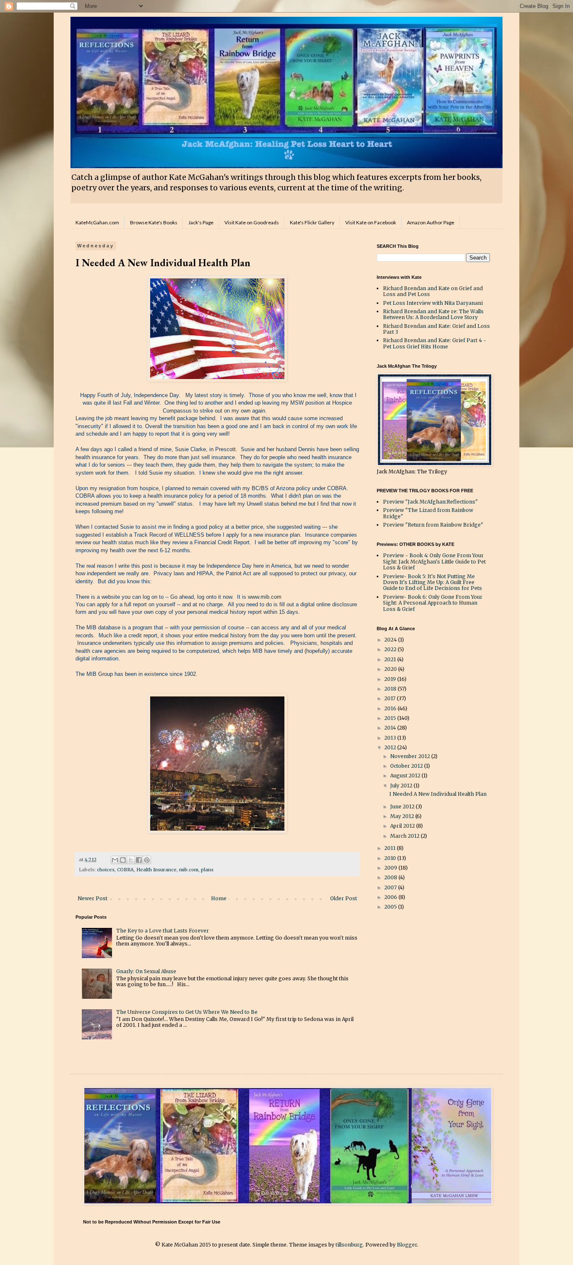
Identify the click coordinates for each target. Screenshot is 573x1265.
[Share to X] (131, 860)
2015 (390, 718)
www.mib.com (265, 597)
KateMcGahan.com (97, 222)
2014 (390, 728)
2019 (390, 679)
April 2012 (403, 826)
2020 (391, 669)
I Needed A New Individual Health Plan (438, 794)
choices (106, 870)
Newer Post (92, 898)
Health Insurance (156, 870)
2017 (390, 698)
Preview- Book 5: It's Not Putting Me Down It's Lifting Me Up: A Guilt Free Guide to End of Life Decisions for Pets (432, 582)
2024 (391, 639)
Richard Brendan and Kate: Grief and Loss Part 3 (436, 329)
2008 (391, 877)
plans (207, 870)
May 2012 (402, 816)
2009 (391, 868)
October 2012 (407, 766)
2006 (391, 897)
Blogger (407, 1245)
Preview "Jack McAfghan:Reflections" (430, 502)
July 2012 (402, 785)
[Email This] (115, 860)
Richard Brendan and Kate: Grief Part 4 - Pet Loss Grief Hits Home (434, 343)
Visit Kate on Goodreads (251, 222)
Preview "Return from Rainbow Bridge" (433, 525)
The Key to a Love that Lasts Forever (162, 930)
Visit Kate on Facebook (370, 222)
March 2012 (405, 836)
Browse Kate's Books (153, 222)
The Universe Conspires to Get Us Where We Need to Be (187, 1012)
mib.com (188, 870)
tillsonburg (349, 1245)
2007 (391, 887)
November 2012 (410, 756)
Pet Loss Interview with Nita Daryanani (433, 303)
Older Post (343, 898)
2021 (390, 659)
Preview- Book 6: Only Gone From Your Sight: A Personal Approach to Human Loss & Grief (432, 603)
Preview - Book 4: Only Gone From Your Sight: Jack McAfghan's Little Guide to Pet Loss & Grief (434, 561)
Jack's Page (201, 222)
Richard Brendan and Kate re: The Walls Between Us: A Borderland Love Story (433, 314)
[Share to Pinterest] (147, 860)
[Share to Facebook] (139, 860)
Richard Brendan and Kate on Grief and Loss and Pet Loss (433, 291)
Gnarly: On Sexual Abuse (146, 971)
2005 (391, 907)
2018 (391, 689)
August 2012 (406, 775)
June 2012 (403, 806)
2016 (391, 708)
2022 (391, 649)
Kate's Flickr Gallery (312, 222)
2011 (390, 848)
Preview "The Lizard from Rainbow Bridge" (428, 513)
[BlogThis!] (123, 860)
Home (219, 898)
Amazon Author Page (430, 222)
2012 (390, 747)
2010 (390, 858)
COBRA (125, 870)
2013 (390, 738)
